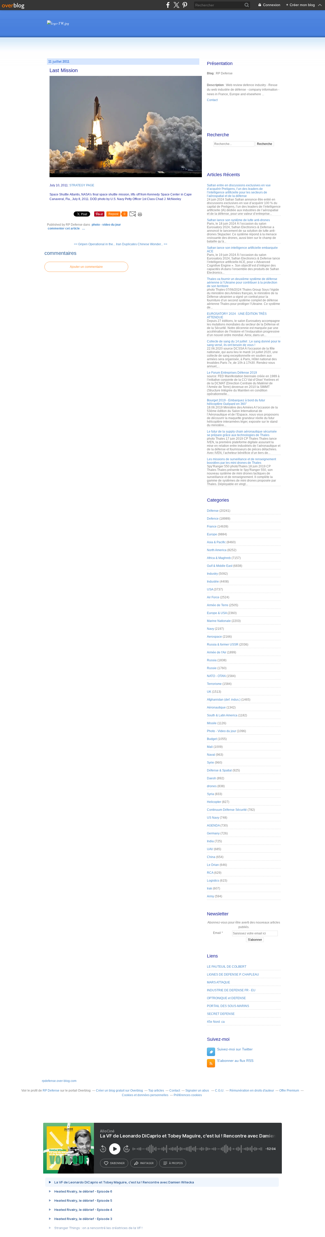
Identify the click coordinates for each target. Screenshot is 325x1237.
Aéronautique (216, 707)
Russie (212, 668)
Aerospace (214, 636)
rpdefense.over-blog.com (59, 1081)
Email (217, 933)
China (211, 857)
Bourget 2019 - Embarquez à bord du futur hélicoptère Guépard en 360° (236, 402)
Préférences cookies (188, 1095)
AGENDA (213, 825)
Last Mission (64, 70)
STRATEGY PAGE (81, 185)
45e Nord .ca (216, 1022)
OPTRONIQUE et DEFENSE (226, 998)
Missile (212, 723)
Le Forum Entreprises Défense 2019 (232, 372)
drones (212, 786)
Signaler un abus (197, 1090)
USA (210, 589)
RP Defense (51, 1090)
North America (216, 550)
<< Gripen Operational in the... (94, 244)
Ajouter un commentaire (86, 267)
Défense (213, 511)
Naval (211, 754)
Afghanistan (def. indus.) (223, 699)
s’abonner (117, 1163)
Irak (209, 888)
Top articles (156, 1090)
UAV (210, 849)
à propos (176, 1163)
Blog (210, 73)
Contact (212, 100)
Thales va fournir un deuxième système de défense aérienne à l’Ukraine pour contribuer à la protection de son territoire (242, 282)
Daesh (211, 778)
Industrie (213, 581)
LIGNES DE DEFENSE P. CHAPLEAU (233, 974)
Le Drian (213, 865)
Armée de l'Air (216, 652)
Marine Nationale (219, 621)
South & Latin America (222, 715)
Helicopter (214, 802)
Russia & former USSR (222, 644)
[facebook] (168, 5)
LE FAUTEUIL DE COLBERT (226, 966)
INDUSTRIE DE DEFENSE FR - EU (231, 990)
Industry (212, 573)
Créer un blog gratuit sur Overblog (119, 1090)
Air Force (213, 597)
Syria (210, 794)
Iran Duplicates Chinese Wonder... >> (141, 244)
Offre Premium (289, 1090)
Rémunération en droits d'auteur (252, 1090)
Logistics (213, 880)
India (210, 841)
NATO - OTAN (216, 676)
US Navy (213, 817)
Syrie (210, 762)
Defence (213, 518)
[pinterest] (185, 5)
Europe (212, 534)
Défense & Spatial (219, 770)
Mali (210, 747)
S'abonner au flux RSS (235, 1061)
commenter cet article (64, 228)
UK (209, 692)
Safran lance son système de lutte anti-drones (238, 220)
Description (215, 85)
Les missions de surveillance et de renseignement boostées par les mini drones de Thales (241, 461)
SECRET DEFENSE (221, 1014)
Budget (212, 739)
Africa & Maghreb (219, 558)
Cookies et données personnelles (145, 1095)
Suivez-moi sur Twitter (235, 1049)
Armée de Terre (217, 605)
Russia (212, 660)
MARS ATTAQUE (218, 982)
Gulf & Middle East (219, 566)
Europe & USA (217, 613)
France (212, 526)
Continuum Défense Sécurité (227, 810)
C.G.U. (219, 1090)
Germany (213, 833)
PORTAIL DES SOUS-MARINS (228, 1006)
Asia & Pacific (216, 542)
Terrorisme (214, 684)
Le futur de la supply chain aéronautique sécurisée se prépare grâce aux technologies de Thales (242, 433)
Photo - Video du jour (106, 224)
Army (210, 896)
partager (147, 1163)
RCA (210, 873)
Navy (210, 629)
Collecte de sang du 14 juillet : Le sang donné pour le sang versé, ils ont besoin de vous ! (244, 343)
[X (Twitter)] (176, 5)
